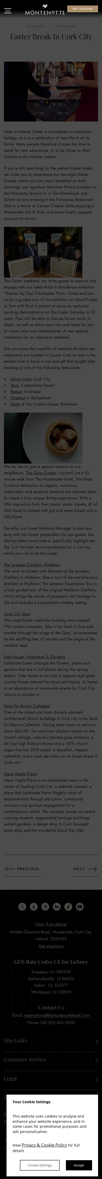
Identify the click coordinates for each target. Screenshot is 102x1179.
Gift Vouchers (82, 9)
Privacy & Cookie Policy (44, 1145)
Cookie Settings (40, 1165)
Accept (79, 1165)
